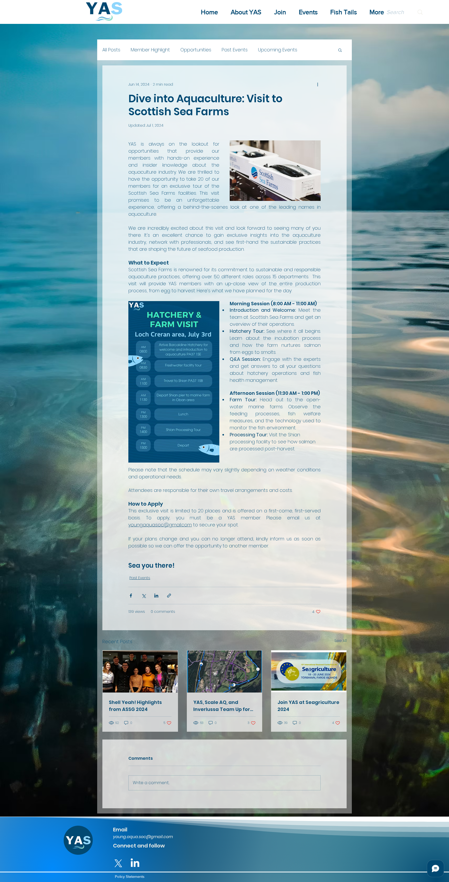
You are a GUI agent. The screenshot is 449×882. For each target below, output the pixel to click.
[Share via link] (169, 595)
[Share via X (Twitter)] (143, 595)
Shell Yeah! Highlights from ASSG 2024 (135, 706)
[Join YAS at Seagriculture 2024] (308, 671)
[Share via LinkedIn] (156, 595)
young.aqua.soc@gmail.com (143, 837)
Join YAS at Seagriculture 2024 (308, 706)
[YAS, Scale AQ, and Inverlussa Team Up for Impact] (224, 671)
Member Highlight (150, 49)
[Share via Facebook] (130, 595)
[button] (340, 50)
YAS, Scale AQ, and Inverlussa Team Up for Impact (221, 706)
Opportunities (195, 49)
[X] (118, 863)
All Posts (111, 49)
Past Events (235, 49)
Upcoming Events (277, 49)
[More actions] (317, 84)
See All (340, 640)
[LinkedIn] (135, 863)
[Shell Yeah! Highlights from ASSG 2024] (140, 671)
